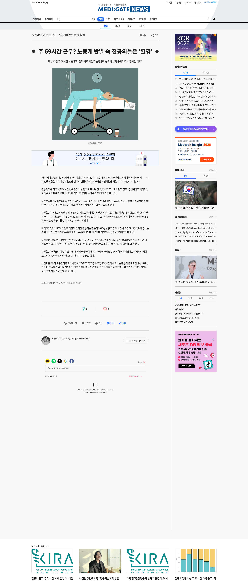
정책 (101, 19)
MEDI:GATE (210, 2)
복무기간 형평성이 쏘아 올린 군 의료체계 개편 (196, 83)
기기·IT (131, 19)
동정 (201, 298)
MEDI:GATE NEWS (124, 8)
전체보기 (212, 170)
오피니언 (142, 19)
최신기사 (49, 19)
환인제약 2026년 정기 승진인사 (187, 317)
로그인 (169, 2)
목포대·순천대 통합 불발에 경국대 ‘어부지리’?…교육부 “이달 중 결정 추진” (198, 87)
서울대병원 (179, 309)
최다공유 (206, 72)
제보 (145, 35)
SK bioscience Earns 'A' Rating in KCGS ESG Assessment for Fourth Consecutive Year (196, 236)
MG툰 (206, 175)
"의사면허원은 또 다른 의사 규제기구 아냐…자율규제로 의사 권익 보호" (198, 109)
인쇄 (100, 323)
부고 (211, 298)
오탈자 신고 (72, 323)
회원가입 (178, 2)
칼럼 (185, 175)
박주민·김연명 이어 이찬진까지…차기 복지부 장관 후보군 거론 (198, 117)
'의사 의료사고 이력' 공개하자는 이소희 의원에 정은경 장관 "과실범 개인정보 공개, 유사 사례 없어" (198, 79)
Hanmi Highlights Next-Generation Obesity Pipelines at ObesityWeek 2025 (196, 232)
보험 (129, 26)
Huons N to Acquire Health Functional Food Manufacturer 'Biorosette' (196, 240)
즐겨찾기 (197, 2)
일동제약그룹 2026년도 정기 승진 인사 (189, 313)
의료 (93, 19)
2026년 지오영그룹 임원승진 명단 (187, 305)
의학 (108, 19)
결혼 (190, 298)
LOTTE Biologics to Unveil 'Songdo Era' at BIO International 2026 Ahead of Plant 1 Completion (196, 223)
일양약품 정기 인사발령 (184, 322)
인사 (180, 298)
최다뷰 (185, 72)
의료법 (117, 26)
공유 (156, 35)
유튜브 (141, 26)
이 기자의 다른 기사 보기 (136, 340)
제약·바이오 (119, 19)
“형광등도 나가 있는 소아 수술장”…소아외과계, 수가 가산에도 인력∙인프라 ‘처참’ (198, 113)
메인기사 (37, 19)
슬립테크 (153, 19)
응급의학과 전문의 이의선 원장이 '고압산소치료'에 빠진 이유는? (198, 105)
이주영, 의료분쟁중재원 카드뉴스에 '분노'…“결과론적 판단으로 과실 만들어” (198, 92)
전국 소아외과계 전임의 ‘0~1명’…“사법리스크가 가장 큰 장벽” (198, 96)
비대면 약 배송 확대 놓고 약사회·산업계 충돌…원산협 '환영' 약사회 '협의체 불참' (198, 100)
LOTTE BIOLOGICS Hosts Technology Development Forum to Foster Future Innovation (196, 227)
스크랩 (88, 323)
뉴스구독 (188, 2)
